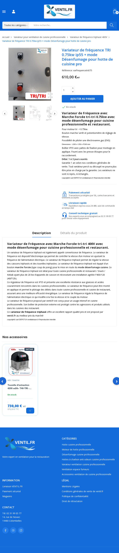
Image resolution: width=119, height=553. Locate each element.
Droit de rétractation (72, 501)
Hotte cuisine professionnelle (76, 444)
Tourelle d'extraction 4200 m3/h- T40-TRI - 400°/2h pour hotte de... (20, 387)
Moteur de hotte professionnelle (78, 449)
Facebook (5, 530)
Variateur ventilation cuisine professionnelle (83, 464)
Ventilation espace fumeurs (75, 469)
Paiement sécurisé (11, 491)
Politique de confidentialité (75, 496)
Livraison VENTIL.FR (12, 486)
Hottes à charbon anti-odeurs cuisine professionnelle (88, 459)
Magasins (7, 496)
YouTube (13, 530)
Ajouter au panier (82, 98)
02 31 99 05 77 (14, 513)
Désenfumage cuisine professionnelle (80, 454)
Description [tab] (41, 233)
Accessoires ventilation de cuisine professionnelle (86, 474)
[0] (115, 11)
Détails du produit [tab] (73, 233)
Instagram (21, 530)
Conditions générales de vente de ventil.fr (82, 491)
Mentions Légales (71, 486)
